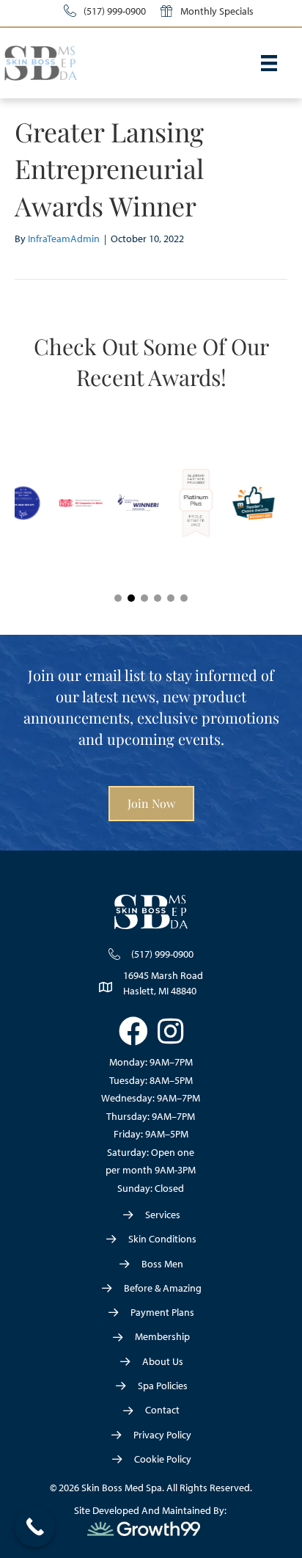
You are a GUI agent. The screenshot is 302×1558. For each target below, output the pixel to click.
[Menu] (269, 63)
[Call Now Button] (35, 1527)
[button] (118, 598)
